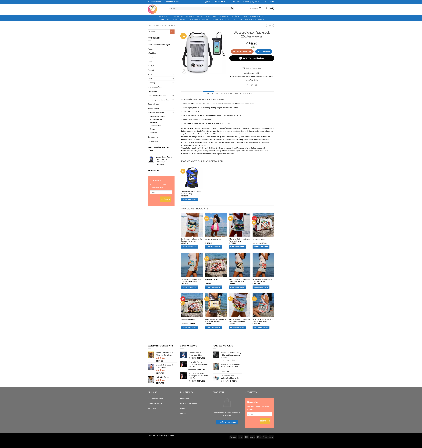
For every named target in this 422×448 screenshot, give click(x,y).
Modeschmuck (219, 19)
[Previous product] (272, 25)
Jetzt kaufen (263, 51)
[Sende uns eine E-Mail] (273, 2)
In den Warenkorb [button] (189, 199)
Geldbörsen (152, 91)
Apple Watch (177, 16)
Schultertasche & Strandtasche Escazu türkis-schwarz (191, 240)
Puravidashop (254, 80)
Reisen (150, 49)
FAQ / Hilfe (152, 408)
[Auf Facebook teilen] (248, 85)
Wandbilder (249, 19)
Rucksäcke (171, 25)
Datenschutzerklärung (188, 403)
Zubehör (231, 19)
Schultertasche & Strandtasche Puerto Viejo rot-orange (239, 320)
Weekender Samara (211, 279)
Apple (150, 74)
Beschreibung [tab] (208, 94)
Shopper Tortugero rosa (213, 239)
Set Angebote (153, 137)
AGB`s (182, 408)
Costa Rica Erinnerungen (253, 16)
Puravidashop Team (155, 398)
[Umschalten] (173, 53)
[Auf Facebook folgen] (269, 2)
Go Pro (208, 16)
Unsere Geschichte (155, 403)
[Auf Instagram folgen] (271, 2)
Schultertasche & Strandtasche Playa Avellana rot (263, 280)
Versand (183, 413)
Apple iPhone (162, 16)
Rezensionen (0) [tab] (246, 94)
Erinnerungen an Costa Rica (158, 100)
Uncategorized (153, 141)
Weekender (154, 132)
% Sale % (261, 19)
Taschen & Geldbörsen (167, 19)
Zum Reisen (206, 19)
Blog (240, 19)
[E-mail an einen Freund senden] (256, 85)
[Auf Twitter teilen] (252, 85)
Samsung (189, 16)
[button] (217, 2)
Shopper (153, 129)
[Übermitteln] (232, 8)
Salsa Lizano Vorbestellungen (159, 44)
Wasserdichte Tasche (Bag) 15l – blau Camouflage (192, 193)
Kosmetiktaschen (156, 119)
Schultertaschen (155, 126)
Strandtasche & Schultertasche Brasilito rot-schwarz (263, 320)
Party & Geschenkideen (188, 19)
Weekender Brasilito (188, 319)
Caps (215, 16)
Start (149, 25)
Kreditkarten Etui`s (155, 87)
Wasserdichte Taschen (157, 116)
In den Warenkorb (242, 51)
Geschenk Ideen (154, 104)
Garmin (199, 16)
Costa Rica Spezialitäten (229, 16)
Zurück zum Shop (227, 422)
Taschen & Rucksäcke (159, 25)
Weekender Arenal (259, 239)
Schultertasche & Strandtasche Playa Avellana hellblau (191, 280)
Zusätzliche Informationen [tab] (227, 94)
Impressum (184, 398)
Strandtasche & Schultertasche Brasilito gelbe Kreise (215, 320)
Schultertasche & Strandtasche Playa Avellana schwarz (239, 280)
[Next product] (268, 25)
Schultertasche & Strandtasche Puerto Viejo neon (239, 240)
